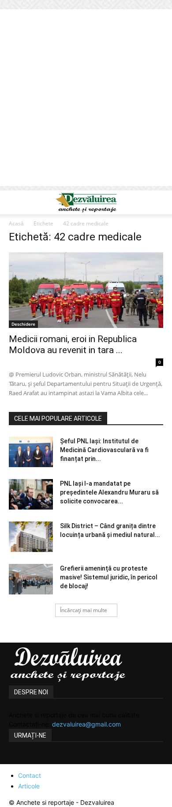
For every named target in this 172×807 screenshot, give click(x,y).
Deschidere (23, 324)
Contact (29, 775)
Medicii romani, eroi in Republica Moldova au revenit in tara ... (73, 344)
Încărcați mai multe (83, 610)
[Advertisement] (86, 100)
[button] (15, 202)
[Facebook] (16, 759)
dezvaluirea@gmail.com (86, 724)
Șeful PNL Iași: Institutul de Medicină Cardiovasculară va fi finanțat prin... (104, 450)
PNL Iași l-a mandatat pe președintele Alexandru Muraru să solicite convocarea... (109, 492)
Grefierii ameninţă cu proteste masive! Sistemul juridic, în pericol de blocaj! (108, 577)
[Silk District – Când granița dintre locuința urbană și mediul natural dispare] (31, 537)
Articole (29, 786)
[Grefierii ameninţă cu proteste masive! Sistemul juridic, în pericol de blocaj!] (31, 579)
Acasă (16, 223)
